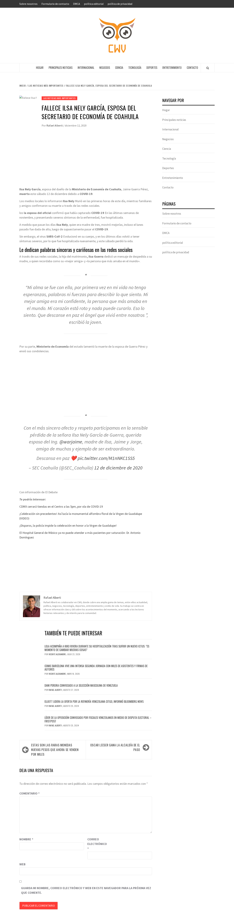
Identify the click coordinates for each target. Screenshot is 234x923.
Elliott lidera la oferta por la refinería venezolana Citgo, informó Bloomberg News (94, 701)
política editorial (94, 3)
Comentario (29, 793)
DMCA (76, 3)
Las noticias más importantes (59, 98)
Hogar (40, 68)
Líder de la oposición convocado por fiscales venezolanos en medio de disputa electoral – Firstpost (98, 719)
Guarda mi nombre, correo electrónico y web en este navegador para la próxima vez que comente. (86, 890)
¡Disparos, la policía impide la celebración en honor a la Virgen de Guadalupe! (68, 525)
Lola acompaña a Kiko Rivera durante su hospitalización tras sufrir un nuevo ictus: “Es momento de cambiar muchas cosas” (97, 648)
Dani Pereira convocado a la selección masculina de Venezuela (81, 685)
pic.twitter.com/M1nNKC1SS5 (106, 458)
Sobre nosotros (28, 3)
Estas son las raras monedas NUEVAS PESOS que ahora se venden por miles (54, 749)
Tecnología (134, 68)
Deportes (151, 68)
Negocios (104, 68)
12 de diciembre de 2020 (118, 468)
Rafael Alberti (54, 125)
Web (22, 864)
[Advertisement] (85, 161)
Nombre (26, 839)
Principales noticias (60, 68)
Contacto (192, 68)
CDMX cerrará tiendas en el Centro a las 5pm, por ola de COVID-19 (61, 506)
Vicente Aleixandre (57, 654)
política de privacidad (120, 3)
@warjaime (70, 442)
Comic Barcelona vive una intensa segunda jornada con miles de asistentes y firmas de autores (96, 668)
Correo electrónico (95, 843)
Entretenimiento (172, 68)
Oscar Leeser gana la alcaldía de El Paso (115, 747)
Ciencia (119, 68)
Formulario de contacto (55, 3)
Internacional (86, 68)
